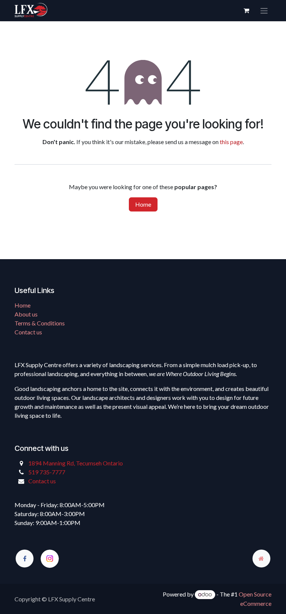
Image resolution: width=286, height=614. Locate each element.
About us (26, 314)
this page (231, 141)
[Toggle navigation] (264, 10)
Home (143, 204)
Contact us (28, 331)
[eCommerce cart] (246, 10)
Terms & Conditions (40, 323)
